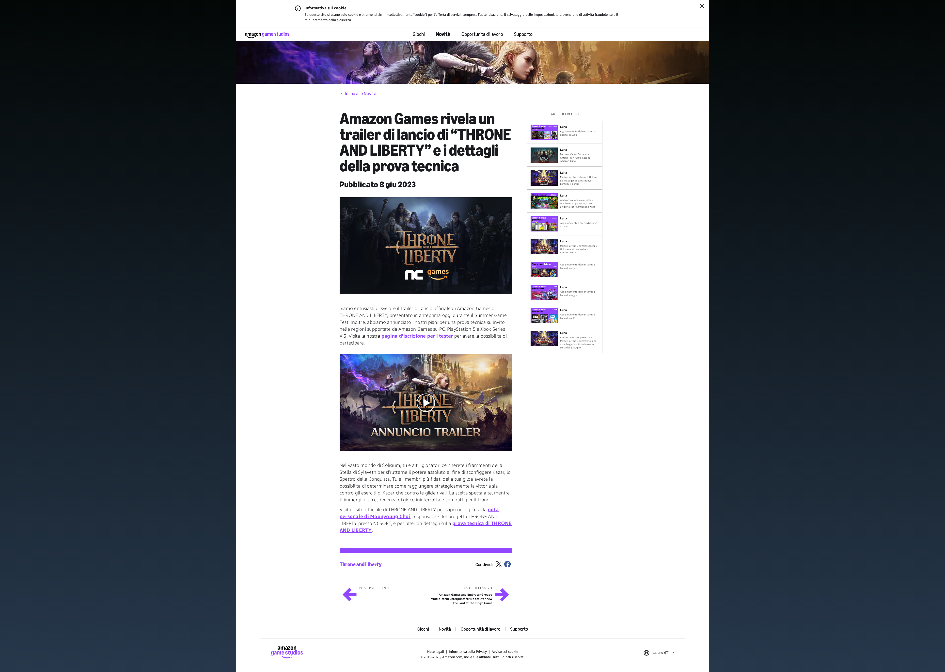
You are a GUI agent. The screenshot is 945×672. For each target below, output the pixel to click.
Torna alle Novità (360, 93)
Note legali (435, 651)
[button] (426, 245)
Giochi (419, 34)
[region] (566, 232)
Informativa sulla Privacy (468, 651)
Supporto (523, 34)
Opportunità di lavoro (482, 34)
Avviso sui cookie (505, 651)
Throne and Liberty (361, 564)
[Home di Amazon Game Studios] (267, 35)
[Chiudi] (702, 6)
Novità (443, 34)
